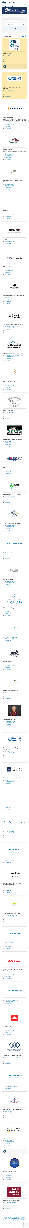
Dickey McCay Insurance (10, 690)
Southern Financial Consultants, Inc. (14, 295)
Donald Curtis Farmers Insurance (13, 1109)
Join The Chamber (16, 1220)
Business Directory (7, 1217)
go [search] (15, 28)
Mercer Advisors (8, 579)
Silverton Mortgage (9, 608)
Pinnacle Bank (7, 149)
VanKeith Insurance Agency (11, 913)
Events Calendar (21, 1217)
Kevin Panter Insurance (10, 1171)
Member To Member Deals (17, 1218)
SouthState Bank (8, 117)
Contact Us (17, 1219)
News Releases (14, 1217)
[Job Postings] (4, 67)
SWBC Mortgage (8, 661)
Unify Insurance (8, 410)
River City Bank (8, 53)
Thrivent (5, 239)
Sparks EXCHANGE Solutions (12, 1055)
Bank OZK (6, 210)
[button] (2, 36)
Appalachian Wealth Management (13, 353)
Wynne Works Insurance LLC (12, 523)
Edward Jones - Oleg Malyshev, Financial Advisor (12, 884)
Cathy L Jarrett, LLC (9, 719)
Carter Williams (7, 1138)
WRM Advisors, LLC (9, 381)
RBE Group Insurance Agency (12, 494)
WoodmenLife (7, 267)
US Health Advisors (9, 468)
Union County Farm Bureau (11, 1200)
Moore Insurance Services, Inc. (12, 778)
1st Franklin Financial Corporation (13, 324)
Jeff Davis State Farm (9, 1026)
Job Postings (11, 1219)
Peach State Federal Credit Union (13, 439)
